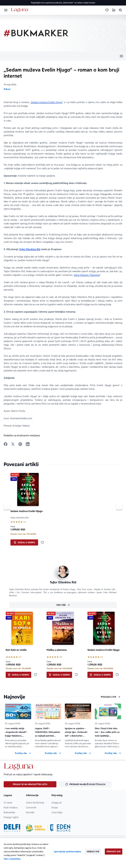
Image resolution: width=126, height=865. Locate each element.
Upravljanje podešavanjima (67, 851)
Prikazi (7, 89)
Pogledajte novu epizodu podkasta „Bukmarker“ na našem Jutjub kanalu (63, 2)
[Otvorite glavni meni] (6, 10)
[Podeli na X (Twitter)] (13, 444)
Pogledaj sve (108, 696)
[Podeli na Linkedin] (28, 444)
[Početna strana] (20, 10)
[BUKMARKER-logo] (36, 33)
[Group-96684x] (60, 828)
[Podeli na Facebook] (5, 444)
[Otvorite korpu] (114, 10)
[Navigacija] (63, 56)
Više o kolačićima (12, 858)
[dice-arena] (35, 828)
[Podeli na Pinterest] (20, 444)
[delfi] (12, 828)
